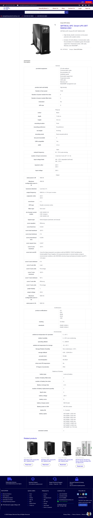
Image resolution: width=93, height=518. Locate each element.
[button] (79, 5)
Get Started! (88, 2)
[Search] (66, 12)
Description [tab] (27, 62)
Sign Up (87, 8)
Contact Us (71, 8)
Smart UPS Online (65, 23)
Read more (28, 464)
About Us (55, 8)
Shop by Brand (43, 8)
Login (80, 8)
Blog (63, 8)
